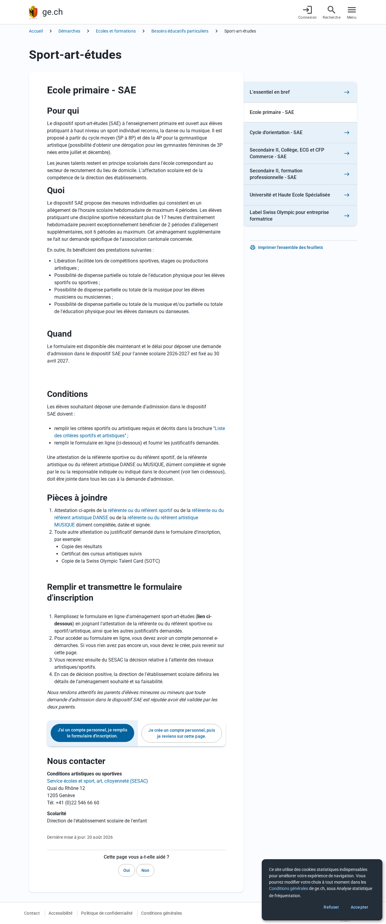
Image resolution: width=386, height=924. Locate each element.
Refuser (331, 907)
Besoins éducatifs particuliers (180, 31)
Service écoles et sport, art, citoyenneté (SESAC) (97, 781)
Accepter (359, 907)
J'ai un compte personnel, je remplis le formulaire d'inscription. (93, 733)
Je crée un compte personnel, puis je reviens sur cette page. (181, 733)
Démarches (69, 31)
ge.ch (52, 12)
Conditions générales (161, 913)
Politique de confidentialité (106, 913)
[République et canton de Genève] (33, 12)
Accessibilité (60, 913)
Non (145, 870)
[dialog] (322, 889)
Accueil (36, 31)
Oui (126, 870)
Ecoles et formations (116, 31)
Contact (32, 913)
